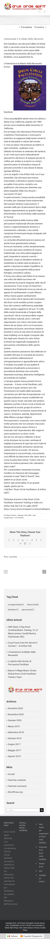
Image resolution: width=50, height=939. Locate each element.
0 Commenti (19, 518)
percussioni (28, 609)
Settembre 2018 (16, 732)
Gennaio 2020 (15, 720)
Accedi (11, 774)
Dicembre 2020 (15, 708)
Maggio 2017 (14, 750)
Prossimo (39, 27)
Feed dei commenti (17, 786)
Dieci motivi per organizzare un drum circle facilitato (42, 833)
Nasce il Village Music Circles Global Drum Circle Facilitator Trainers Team (22, 673)
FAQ (40, 871)
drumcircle (33, 604)
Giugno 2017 (14, 744)
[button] (6, 572)
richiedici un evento (42, 878)
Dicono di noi (41, 865)
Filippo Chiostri (11, 515)
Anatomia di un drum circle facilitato (42, 853)
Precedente (26, 27)
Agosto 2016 (14, 756)
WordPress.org (15, 792)
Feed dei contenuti (17, 780)
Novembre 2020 (16, 714)
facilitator (13, 609)
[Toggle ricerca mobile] (39, 11)
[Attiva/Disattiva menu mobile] (44, 11)
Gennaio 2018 (15, 738)
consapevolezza (16, 604)
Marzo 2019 (14, 726)
